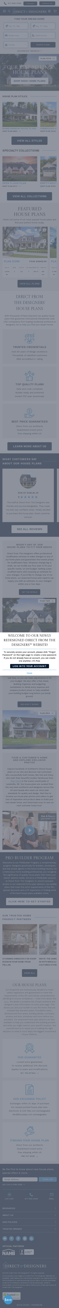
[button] (8, 1299)
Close (29, 673)
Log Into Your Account (29, 666)
